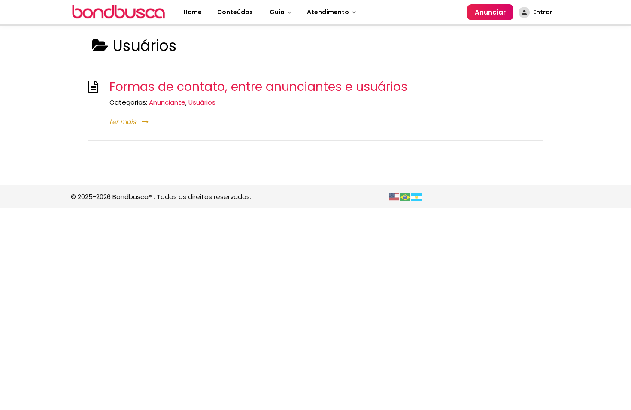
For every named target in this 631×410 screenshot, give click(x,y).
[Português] (405, 196)
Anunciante (167, 102)
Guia (276, 12)
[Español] (416, 196)
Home (192, 12)
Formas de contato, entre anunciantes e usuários (258, 86)
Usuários (201, 102)
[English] (394, 196)
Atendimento (328, 12)
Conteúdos (235, 12)
